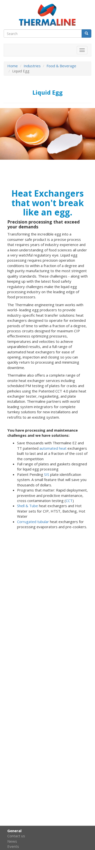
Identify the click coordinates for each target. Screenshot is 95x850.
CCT (69, 500)
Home (12, 65)
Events (13, 846)
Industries (32, 65)
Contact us (16, 835)
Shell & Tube (27, 505)
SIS (46, 474)
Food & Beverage (61, 65)
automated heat (52, 448)
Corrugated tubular (33, 521)
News (12, 841)
